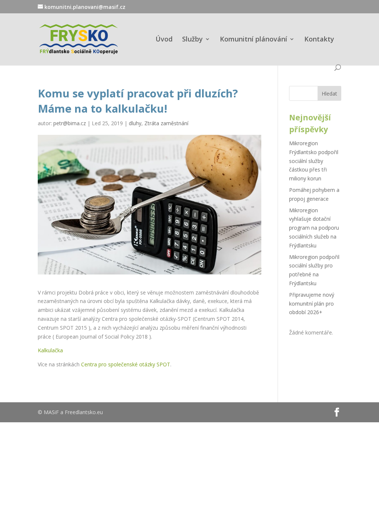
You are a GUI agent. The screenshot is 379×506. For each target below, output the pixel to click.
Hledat (329, 93)
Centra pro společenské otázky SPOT (125, 364)
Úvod (163, 39)
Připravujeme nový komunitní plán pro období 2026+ (311, 303)
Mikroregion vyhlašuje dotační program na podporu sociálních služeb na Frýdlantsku (314, 228)
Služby (192, 39)
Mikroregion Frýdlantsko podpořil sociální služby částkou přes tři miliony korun (313, 161)
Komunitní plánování (253, 39)
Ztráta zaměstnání (166, 123)
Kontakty (319, 39)
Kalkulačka (50, 350)
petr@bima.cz (69, 123)
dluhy (135, 123)
